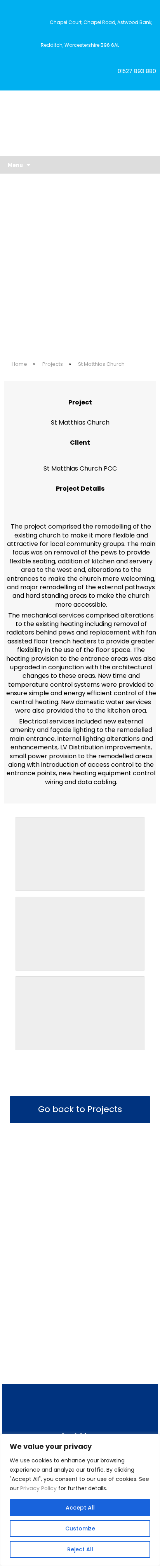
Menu (15, 165)
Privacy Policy (38, 1488)
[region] (80, 1500)
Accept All (80, 1507)
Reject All (80, 1549)
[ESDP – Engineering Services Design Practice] (80, 122)
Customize (80, 1528)
